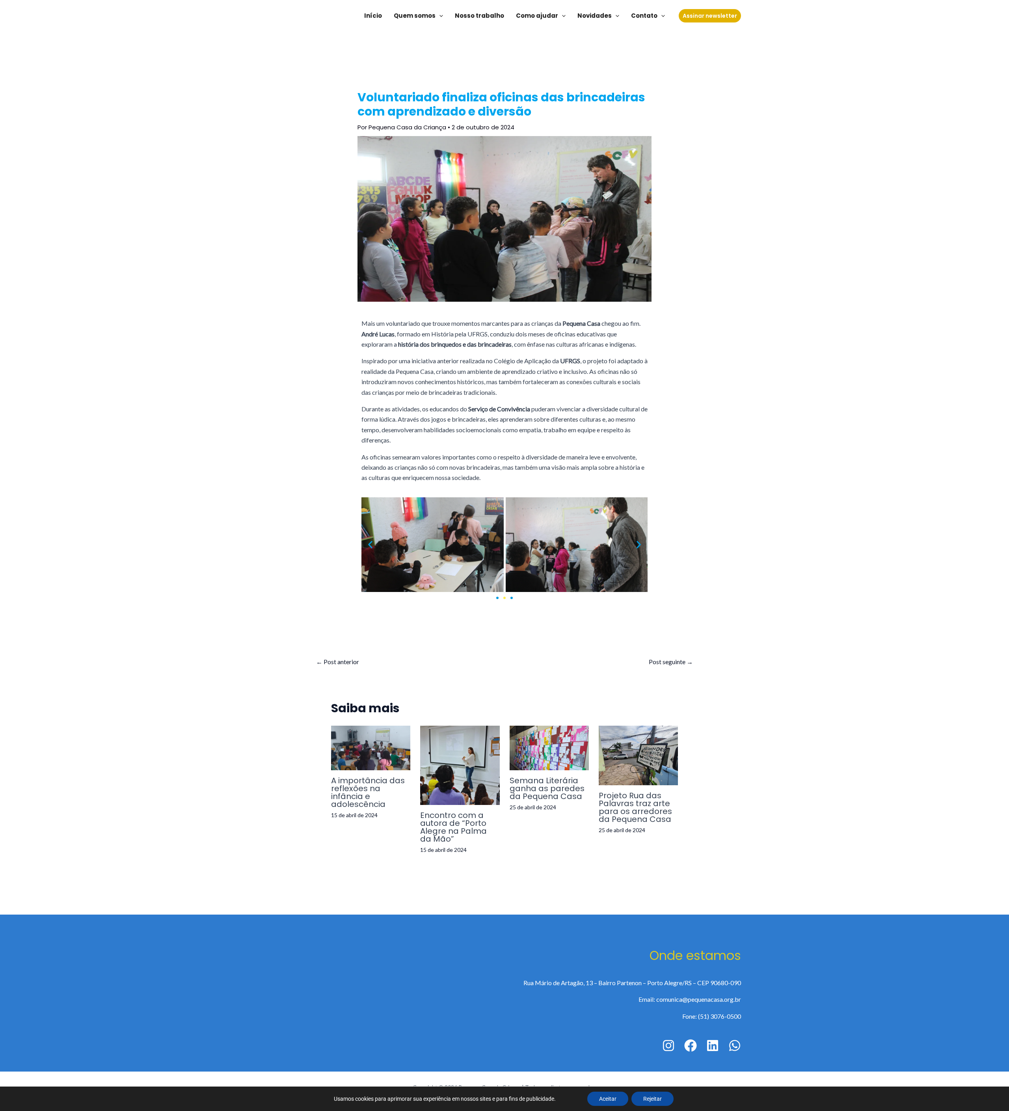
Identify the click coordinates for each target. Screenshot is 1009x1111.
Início (373, 15)
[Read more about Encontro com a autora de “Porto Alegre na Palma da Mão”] (459, 764)
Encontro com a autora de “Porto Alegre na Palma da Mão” (453, 827)
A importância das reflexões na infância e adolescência (368, 792)
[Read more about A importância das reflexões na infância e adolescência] (370, 747)
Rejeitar (652, 1099)
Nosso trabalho (479, 15)
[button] (370, 545)
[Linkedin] (712, 1045)
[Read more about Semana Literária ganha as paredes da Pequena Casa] (549, 747)
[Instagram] (668, 1045)
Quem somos (415, 15)
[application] (439, 16)
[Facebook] (690, 1045)
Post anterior (337, 661)
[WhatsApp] (734, 1045)
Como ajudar (537, 15)
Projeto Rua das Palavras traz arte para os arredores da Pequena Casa (635, 807)
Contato (644, 15)
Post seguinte (671, 661)
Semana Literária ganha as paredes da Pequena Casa (547, 788)
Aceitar (607, 1099)
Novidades (594, 15)
